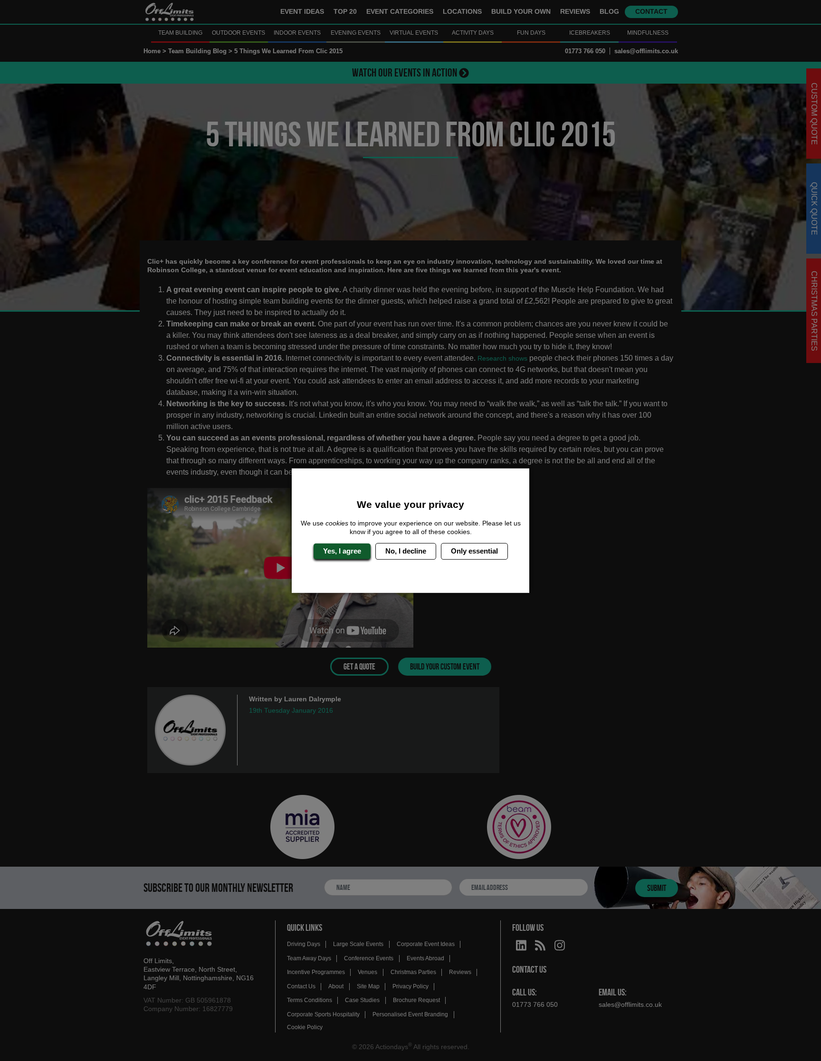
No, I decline (405, 551)
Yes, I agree (342, 551)
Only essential (474, 551)
